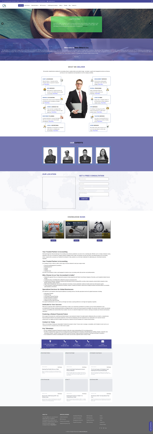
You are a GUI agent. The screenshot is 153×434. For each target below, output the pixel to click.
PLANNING (48, 116)
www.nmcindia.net (83, 431)
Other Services (89, 422)
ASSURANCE (48, 79)
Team (101, 420)
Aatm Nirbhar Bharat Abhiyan (101, 235)
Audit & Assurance (64, 416)
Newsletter (55, 232)
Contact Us (74, 5)
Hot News (60, 367)
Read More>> (53, 424)
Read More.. (47, 84)
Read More (76, 56)
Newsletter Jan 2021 (55, 235)
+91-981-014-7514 (25, 1)
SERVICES (100, 79)
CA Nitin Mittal (50, 161)
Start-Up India (89, 415)
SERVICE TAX (52, 106)
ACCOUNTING (49, 97)
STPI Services (89, 418)
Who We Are (26, 5)
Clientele (65, 5)
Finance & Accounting (64, 421)
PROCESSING (95, 88)
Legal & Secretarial (74, 19)
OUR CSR (21, 5)
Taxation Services (90, 420)
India (98, 97)
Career (101, 418)
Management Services (78, 420)
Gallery (60, 5)
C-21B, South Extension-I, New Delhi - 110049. (11, 1)
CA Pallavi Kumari (102, 161)
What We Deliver (34, 5)
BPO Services (43, 5)
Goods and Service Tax (65, 423)
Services (51, 88)
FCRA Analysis (78, 235)
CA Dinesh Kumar (67, 161)
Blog (69, 5)
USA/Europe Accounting (52, 5)
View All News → (109, 348)
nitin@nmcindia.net (51, 1)
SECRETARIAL (53, 125)
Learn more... (85, 26)
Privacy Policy (103, 424)
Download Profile (150, 426)
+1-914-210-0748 (42, 1)
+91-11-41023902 (34, 1)
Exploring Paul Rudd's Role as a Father (50, 369)
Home (101, 415)
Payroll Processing (77, 422)
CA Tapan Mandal (85, 161)
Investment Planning (77, 415)
